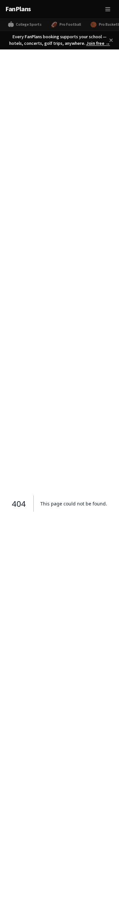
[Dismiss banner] (111, 40)
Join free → (98, 43)
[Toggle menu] (108, 9)
